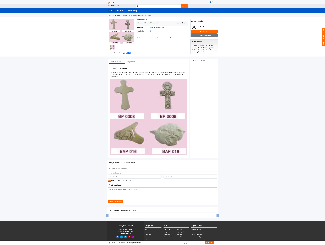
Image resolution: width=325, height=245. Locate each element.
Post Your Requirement (197, 232)
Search (184, 6)
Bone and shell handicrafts (136, 15)
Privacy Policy (167, 234)
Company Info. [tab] (131, 62)
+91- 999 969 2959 (126, 230)
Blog (146, 237)
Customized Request (164, 38)
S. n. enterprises (197, 41)
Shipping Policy (180, 232)
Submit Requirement (115, 202)
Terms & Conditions (169, 237)
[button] (107, 215)
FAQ (146, 239)
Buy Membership (196, 237)
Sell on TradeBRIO (196, 234)
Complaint (167, 232)
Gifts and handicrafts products (119, 15)
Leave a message (205, 35)
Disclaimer (179, 229)
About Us (120, 11)
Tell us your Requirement (323, 37)
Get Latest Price (180, 23)
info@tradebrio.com (126, 232)
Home (111, 11)
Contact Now (204, 31)
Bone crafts (148, 15)
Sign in (214, 2)
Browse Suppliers (196, 229)
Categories (148, 234)
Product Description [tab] (117, 62)
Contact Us (167, 229)
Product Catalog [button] (132, 11)
